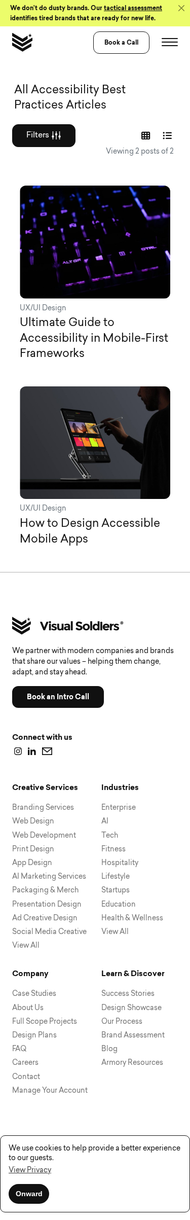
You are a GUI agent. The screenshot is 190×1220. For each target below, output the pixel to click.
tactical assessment (133, 8)
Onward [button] (29, 1194)
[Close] (181, 8)
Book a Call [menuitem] (121, 42)
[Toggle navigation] (170, 43)
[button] (30, 1170)
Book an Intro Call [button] (58, 697)
